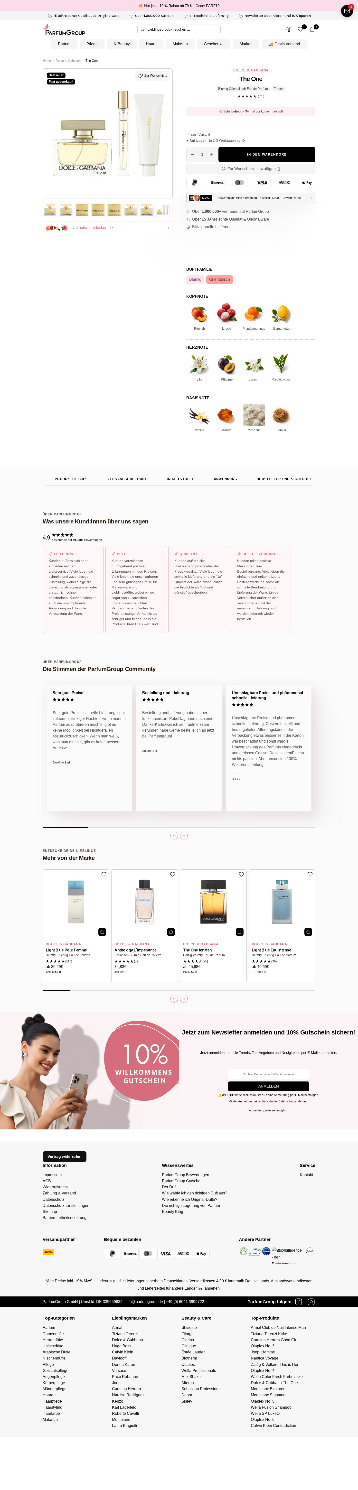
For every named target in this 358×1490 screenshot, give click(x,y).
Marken (246, 44)
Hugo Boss (121, 1346)
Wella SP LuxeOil (266, 1413)
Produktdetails (71, 479)
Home (47, 61)
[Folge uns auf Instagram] (311, 1302)
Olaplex (188, 1364)
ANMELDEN (268, 1086)
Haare (151, 44)
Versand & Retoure (127, 479)
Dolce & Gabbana (68, 61)
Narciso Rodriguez (128, 1395)
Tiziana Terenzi (125, 1334)
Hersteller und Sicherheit (285, 479)
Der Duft (169, 1187)
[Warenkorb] (312, 29)
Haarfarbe (51, 1413)
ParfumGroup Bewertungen (185, 1175)
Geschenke (214, 44)
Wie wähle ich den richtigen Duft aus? (194, 1193)
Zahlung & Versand (59, 1193)
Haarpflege (52, 1401)
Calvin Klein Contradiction (273, 1426)
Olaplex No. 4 (262, 1371)
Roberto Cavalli (125, 1413)
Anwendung (225, 479)
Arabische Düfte (56, 1352)
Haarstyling (52, 1407)
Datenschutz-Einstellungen (66, 1205)
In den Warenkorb (267, 154)
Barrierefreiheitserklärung (64, 1218)
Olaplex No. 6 (262, 1419)
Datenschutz (53, 1199)
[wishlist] (300, 29)
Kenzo (117, 1401)
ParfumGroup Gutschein (183, 1181)
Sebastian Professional (201, 1389)
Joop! (117, 1383)
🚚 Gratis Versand (284, 44)
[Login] (289, 29)
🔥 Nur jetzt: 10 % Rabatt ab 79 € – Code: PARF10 (179, 6)
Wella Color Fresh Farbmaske (277, 1377)
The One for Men (197, 950)
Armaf (117, 1327)
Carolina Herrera (126, 1389)
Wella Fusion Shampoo (271, 1407)
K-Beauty (122, 44)
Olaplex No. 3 (262, 1346)
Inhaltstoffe (180, 479)
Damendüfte (53, 1334)
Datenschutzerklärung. (293, 1101)
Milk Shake (191, 1377)
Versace (119, 1371)
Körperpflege (54, 1383)
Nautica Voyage (264, 1358)
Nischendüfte (54, 1358)
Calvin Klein (122, 1352)
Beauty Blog (172, 1212)
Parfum (64, 44)
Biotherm (189, 1358)
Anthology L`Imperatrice (135, 950)
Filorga (187, 1334)
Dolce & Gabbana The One (274, 1383)
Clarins (187, 1340)
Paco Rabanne (125, 1377)
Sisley (186, 1401)
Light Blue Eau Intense (271, 950)
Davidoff (119, 1358)
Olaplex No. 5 (262, 1401)
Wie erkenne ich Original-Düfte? (189, 1199)
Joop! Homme (263, 1352)
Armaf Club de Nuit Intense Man (278, 1327)
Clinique (188, 1346)
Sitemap (50, 1212)
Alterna (187, 1383)
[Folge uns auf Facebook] (298, 1302)
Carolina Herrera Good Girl (274, 1340)
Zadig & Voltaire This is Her (274, 1364)
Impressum (52, 1175)
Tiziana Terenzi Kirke (269, 1334)
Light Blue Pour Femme (66, 950)
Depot (186, 1395)
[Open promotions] (347, 11)
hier (201, 1288)
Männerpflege (54, 1389)
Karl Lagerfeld (124, 1407)
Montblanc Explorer (267, 1389)
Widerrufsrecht (55, 1187)
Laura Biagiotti (124, 1426)
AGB (47, 1181)
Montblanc (121, 1419)
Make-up (180, 44)
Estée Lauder (193, 1352)
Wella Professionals (198, 1371)
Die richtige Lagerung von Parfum (191, 1205)
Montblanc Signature (269, 1395)
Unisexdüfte (53, 1346)
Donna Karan (123, 1364)
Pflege (92, 44)
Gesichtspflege (55, 1371)
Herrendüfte (53, 1340)
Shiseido (189, 1327)
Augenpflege (54, 1377)
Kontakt (306, 1175)
